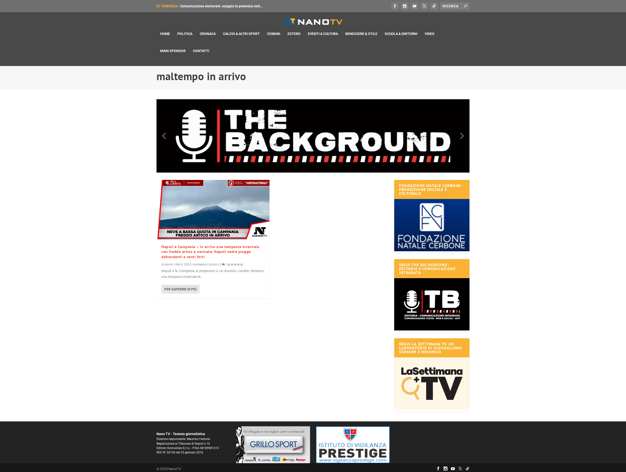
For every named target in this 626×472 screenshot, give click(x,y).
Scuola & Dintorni (401, 34)
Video (430, 34)
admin (169, 264)
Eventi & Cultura (323, 34)
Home (165, 34)
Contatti (201, 51)
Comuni (273, 34)
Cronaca (208, 34)
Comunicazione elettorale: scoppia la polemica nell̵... (221, 6)
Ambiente (199, 264)
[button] (313, 136)
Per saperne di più (180, 289)
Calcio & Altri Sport (241, 34)
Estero (294, 34)
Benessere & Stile (361, 34)
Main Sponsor (173, 51)
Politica (184, 34)
